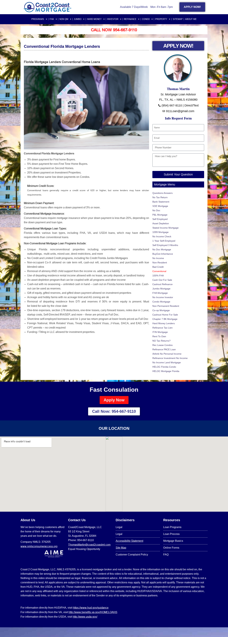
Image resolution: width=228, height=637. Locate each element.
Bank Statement (160, 201)
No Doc (156, 210)
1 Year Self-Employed (163, 240)
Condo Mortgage (161, 301)
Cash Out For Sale (162, 280)
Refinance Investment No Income (170, 358)
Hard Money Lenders (163, 323)
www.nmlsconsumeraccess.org (39, 546)
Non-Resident (159, 262)
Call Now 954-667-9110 (114, 30)
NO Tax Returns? (161, 340)
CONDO (146, 19)
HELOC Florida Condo (164, 366)
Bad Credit (158, 267)
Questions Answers (162, 193)
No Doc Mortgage (161, 249)
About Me (191, 19)
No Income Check (161, 236)
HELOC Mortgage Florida (165, 371)
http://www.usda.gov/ (85, 616)
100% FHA (158, 275)
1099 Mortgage (160, 232)
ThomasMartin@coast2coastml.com (89, 544)
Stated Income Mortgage (165, 227)
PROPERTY (161, 19)
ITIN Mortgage (160, 332)
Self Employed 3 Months (165, 245)
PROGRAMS (37, 19)
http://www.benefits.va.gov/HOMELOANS (93, 612)
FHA (52, 19)
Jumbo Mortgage (161, 288)
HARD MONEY (94, 19)
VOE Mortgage (160, 206)
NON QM (63, 19)
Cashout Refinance (162, 284)
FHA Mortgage (160, 293)
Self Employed (160, 219)
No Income (158, 258)
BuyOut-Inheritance (162, 253)
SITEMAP (178, 19)
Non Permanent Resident (165, 306)
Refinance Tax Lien (162, 327)
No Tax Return (160, 197)
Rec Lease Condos (162, 345)
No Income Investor (162, 297)
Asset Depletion (160, 223)
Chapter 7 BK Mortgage (164, 319)
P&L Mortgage (159, 214)
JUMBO (77, 19)
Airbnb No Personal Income (166, 353)
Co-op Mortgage (161, 310)
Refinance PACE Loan (164, 349)
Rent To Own (159, 336)
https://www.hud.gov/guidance (90, 607)
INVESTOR (112, 19)
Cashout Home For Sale (165, 314)
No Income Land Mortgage (166, 362)
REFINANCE (130, 19)
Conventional (159, 271)
